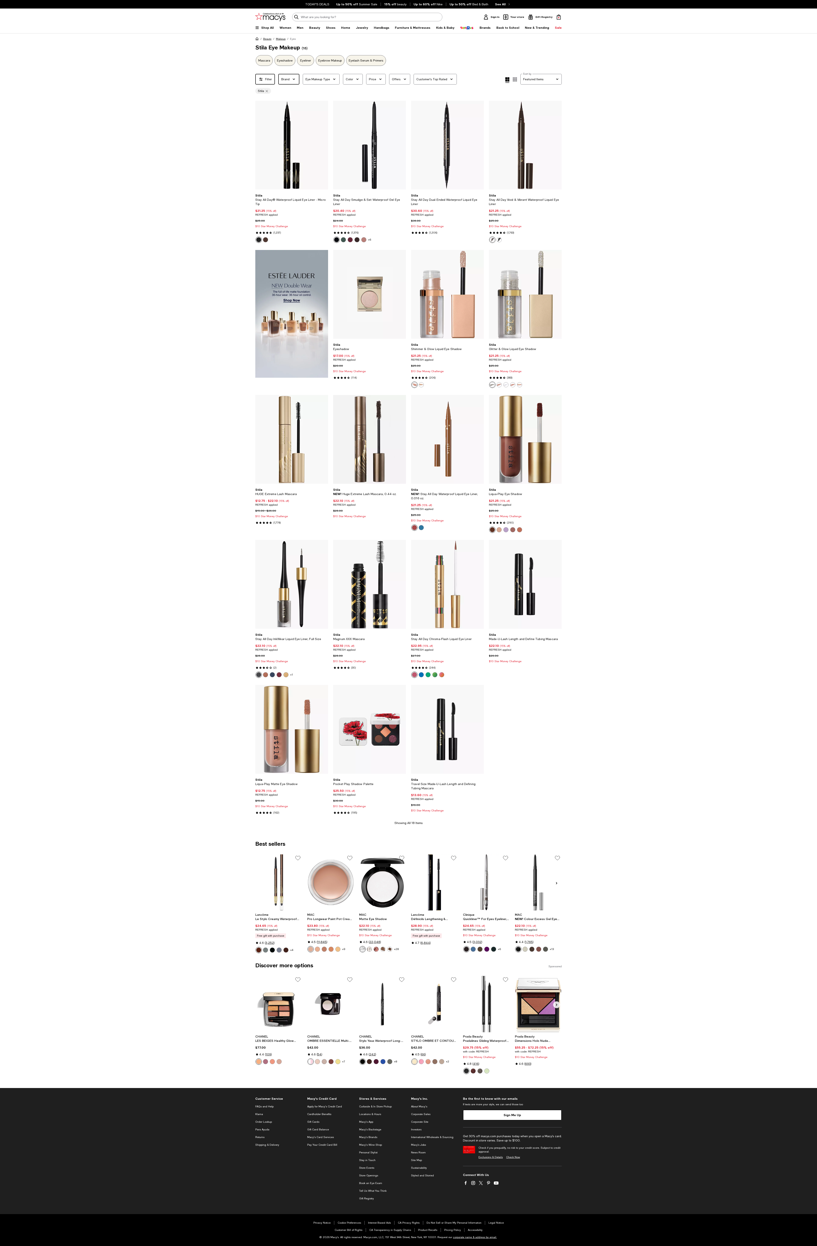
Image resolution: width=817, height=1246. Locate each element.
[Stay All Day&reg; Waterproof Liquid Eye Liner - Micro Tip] (291, 145)
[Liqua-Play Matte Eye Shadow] (291, 729)
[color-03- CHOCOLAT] (286, 950)
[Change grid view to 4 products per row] (507, 80)
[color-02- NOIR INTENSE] (272, 950)
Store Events (366, 1167)
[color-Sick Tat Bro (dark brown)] (531, 949)
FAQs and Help (264, 1106)
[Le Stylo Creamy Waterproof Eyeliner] (278, 882)
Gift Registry (366, 1198)
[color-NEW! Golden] (258, 1061)
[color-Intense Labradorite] (499, 239)
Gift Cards (313, 1121)
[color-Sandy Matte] (519, 529)
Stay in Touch (367, 1160)
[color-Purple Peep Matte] (505, 529)
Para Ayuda (262, 1129)
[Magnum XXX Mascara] (369, 584)
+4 (291, 950)
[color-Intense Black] (258, 239)
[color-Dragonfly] (434, 674)
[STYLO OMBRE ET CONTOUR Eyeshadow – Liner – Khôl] (434, 1003)
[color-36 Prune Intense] (376, 1061)
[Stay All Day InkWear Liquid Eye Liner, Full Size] (291, 584)
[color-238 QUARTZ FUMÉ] (324, 1061)
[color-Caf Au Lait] (414, 527)
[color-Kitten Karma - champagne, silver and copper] (499, 384)
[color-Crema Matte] (499, 529)
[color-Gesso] (362, 949)
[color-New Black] (493, 949)
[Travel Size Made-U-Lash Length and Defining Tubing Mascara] (447, 729)
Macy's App (366, 1121)
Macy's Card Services (320, 1137)
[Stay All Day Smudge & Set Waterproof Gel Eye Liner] (369, 145)
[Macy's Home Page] (270, 17)
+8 (395, 1061)
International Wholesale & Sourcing (432, 1137)
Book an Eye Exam (370, 1183)
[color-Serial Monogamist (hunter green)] (545, 949)
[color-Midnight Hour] (258, 674)
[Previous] (260, 145)
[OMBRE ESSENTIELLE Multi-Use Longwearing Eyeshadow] (330, 1003)
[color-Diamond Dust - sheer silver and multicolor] (492, 384)
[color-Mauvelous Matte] (512, 529)
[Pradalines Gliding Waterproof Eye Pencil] (486, 1003)
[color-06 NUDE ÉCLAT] (441, 1061)
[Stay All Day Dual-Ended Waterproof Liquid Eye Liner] (447, 145)
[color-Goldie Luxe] (286, 674)
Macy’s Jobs (418, 1144)
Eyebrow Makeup (330, 60)
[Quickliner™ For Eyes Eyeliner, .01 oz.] (486, 882)
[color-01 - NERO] (466, 1071)
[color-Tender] (279, 1061)
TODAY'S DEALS (317, 4)
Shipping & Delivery (267, 1144)
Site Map (416, 1160)
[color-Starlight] (421, 384)
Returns (259, 1137)
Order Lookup (263, 1121)
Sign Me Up (512, 1115)
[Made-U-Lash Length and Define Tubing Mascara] (525, 584)
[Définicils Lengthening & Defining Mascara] (434, 882)
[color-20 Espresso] (369, 1061)
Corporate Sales (420, 1114)
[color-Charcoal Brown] (383, 949)
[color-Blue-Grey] (473, 949)
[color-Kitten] (414, 384)
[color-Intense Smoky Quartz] (492, 239)
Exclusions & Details (490, 1157)
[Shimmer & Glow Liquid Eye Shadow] (447, 294)
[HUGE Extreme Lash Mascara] (291, 439)
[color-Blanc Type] (369, 949)
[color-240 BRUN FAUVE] (331, 1061)
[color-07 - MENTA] (486, 1071)
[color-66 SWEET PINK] (421, 1061)
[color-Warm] (272, 1061)
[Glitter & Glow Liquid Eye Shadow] (525, 294)
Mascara (264, 60)
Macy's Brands (368, 1137)
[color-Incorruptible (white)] (525, 949)
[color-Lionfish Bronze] (363, 239)
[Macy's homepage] (257, 39)
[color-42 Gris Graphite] (389, 1061)
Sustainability (419, 1167)
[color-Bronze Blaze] (265, 674)
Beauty (267, 38)
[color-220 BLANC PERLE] (310, 1061)
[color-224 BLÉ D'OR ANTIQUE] (337, 1061)
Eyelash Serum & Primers (366, 60)
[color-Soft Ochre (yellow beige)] (337, 949)
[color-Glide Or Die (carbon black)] (518, 949)
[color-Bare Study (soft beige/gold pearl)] (317, 949)
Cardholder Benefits (319, 1114)
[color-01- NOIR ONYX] (265, 950)
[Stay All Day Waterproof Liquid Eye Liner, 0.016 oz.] (447, 439)
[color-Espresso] (389, 949)
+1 (291, 674)
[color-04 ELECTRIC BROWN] (434, 1061)
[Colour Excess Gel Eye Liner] (538, 882)
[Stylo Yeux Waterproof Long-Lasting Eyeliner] (382, 1003)
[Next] (323, 145)
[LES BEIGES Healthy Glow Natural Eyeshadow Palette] (278, 1003)
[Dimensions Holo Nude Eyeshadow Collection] (538, 1003)
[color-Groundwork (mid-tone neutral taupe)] (324, 949)
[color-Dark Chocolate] (480, 949)
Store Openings (368, 1175)
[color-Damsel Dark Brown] (357, 239)
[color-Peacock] (428, 674)
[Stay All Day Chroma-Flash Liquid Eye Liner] (447, 584)
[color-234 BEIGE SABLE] (317, 1061)
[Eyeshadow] (369, 294)
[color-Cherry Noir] (279, 674)
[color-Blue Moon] (272, 674)
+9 (343, 949)
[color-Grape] (486, 949)
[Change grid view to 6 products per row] (515, 79)
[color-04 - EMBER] (480, 1071)
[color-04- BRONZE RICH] (258, 950)
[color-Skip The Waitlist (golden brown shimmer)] (538, 949)
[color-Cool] (265, 1061)
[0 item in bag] (559, 17)
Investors (416, 1129)
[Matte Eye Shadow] (382, 882)
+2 (447, 1061)
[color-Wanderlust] (519, 384)
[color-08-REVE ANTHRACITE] (279, 950)
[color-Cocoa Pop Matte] (492, 529)
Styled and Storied (422, 1175)
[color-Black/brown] (466, 949)
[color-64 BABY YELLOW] (414, 1061)
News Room (418, 1152)
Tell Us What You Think (373, 1190)
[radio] (258, 239)
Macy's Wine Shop (370, 1144)
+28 (396, 949)
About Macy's (419, 1106)
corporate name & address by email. (475, 1237)
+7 (343, 1061)
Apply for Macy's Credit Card (324, 1106)
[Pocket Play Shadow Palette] (369, 729)
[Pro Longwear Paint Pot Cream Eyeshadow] (330, 882)
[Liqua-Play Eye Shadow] (525, 439)
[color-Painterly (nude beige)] (310, 949)
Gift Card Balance (318, 1129)
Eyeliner (305, 60)
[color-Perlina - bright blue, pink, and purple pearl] (505, 384)
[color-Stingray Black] (336, 239)
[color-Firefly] (414, 674)
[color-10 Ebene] (362, 1061)
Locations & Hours (370, 1114)
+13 (552, 949)
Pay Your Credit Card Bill (322, 1144)
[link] (291, 218)
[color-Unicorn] (441, 674)
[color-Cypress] (343, 239)
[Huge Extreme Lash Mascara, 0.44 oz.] (369, 439)
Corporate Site (419, 1121)
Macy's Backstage (370, 1129)
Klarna (259, 1114)
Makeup (281, 38)
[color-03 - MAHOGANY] (473, 1071)
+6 (369, 239)
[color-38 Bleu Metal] (383, 1061)
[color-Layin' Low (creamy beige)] (331, 949)
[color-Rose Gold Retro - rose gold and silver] (512, 384)
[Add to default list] (297, 858)
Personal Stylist (368, 1152)
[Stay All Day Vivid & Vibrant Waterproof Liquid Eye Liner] (525, 145)
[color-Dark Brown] (265, 239)
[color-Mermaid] (421, 674)
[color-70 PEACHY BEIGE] (428, 1061)
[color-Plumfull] (350, 239)
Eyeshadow (285, 60)
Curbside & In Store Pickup (375, 1106)
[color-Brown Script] (376, 949)
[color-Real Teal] (421, 527)
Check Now (513, 1157)
